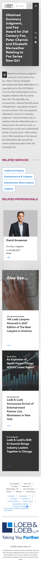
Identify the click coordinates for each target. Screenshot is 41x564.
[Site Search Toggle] (29, 6)
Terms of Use (28, 501)
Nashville (25, 486)
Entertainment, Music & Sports (19, 182)
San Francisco (29, 488)
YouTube (13, 498)
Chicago (14, 486)
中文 (22, 6)
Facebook (23, 496)
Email (8, 253)
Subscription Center (20, 504)
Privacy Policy (13, 501)
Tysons (8, 491)
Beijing (18, 491)
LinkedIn (11, 496)
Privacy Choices (18, 506)
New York (27, 483)
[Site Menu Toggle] (36, 6)
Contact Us (26, 498)
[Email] (35, 33)
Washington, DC (12, 488)
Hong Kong (30, 491)
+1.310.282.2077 (13, 250)
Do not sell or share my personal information (16, 509)
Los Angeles (14, 483)
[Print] (35, 42)
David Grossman (16, 240)
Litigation (8, 188)
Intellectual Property (14, 170)
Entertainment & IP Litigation (18, 176)
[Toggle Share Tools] (35, 37)
